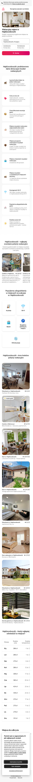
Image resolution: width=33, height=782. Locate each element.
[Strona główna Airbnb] (3, 9)
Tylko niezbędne (15, 766)
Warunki (20, 778)
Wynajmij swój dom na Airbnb (19, 9)
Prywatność (13, 778)
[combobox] (15, 42)
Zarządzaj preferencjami (16, 771)
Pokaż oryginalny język (18, 4)
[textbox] (8, 48)
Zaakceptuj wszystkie (16, 762)
